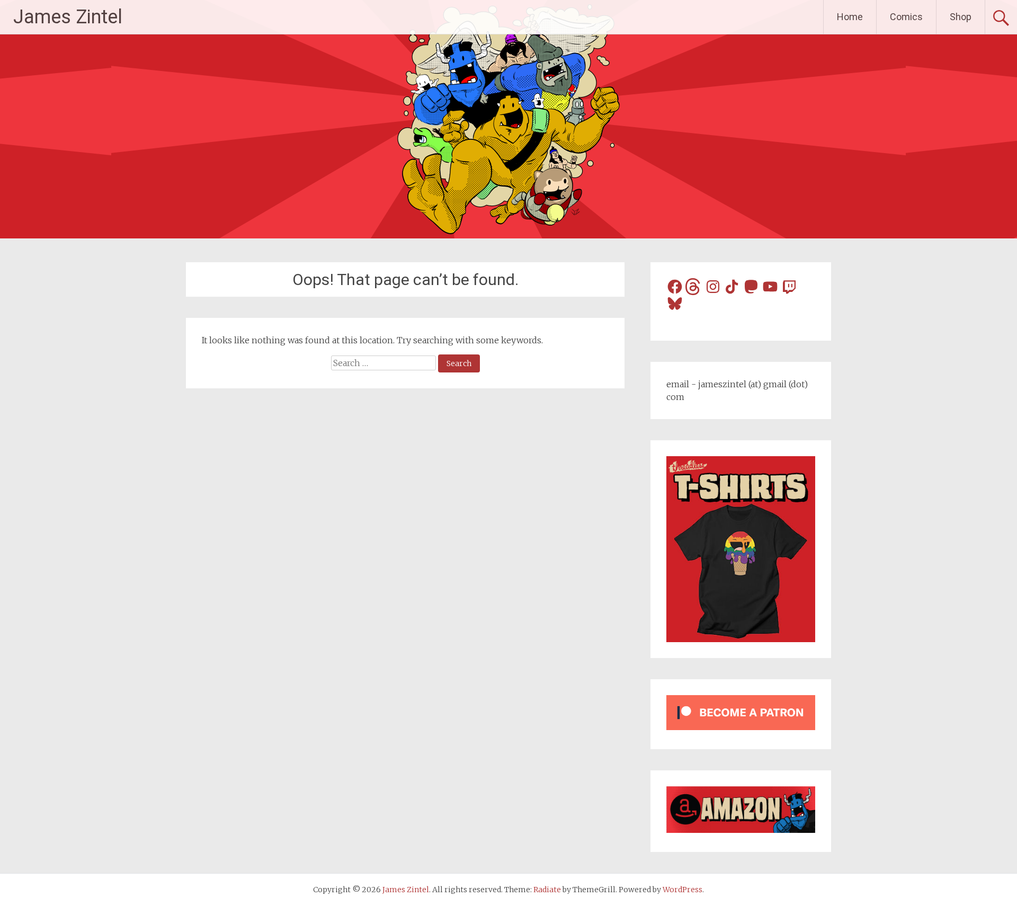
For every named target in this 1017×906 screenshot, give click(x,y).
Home (850, 16)
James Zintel (67, 17)
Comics (906, 16)
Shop (960, 16)
